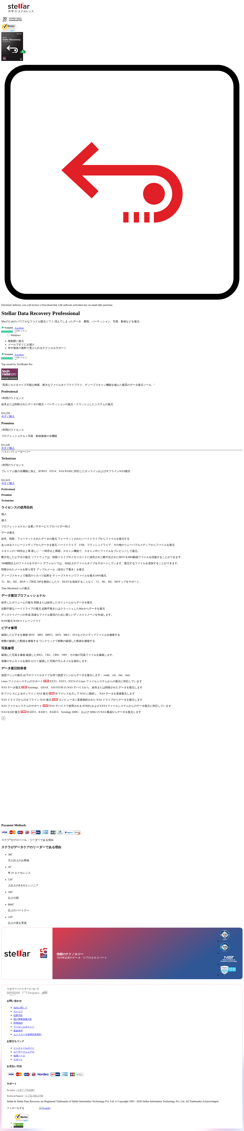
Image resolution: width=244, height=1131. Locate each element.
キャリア (18, 1011)
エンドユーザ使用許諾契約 (27, 1034)
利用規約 (18, 1023)
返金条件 (18, 1030)
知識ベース (19, 1055)
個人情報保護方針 (22, 1019)
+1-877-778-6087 (25, 1090)
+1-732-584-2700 (34, 1095)
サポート (18, 1059)
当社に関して (20, 1008)
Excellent (18, 328)
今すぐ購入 (8, 416)
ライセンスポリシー (23, 1027)
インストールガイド (23, 1048)
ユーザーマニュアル (23, 1052)
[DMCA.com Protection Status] (18, 1127)
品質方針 (18, 1015)
